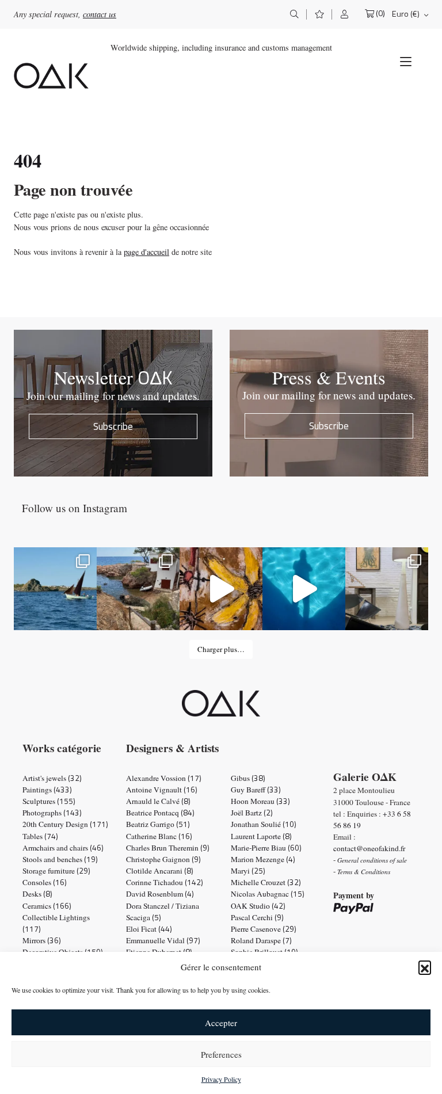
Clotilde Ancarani (159, 871)
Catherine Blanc (159, 836)
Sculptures (48, 801)
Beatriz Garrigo (158, 824)
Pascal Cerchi (257, 917)
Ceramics (46, 906)
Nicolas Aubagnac (267, 894)
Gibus (248, 778)
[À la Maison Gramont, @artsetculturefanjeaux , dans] (221, 588)
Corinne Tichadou (164, 882)
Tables (40, 836)
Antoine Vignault (161, 789)
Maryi (248, 871)
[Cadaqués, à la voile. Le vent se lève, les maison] (55, 588)
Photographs (52, 812)
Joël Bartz (252, 812)
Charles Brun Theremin (167, 848)
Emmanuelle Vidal (163, 940)
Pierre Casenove (263, 929)
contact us (99, 14)
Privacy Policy (221, 1079)
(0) (380, 13)
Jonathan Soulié (263, 824)
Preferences (221, 1054)
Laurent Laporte (261, 836)
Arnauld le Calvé (158, 801)
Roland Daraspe (261, 940)
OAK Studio (258, 906)
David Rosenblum (160, 894)
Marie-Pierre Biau (266, 848)
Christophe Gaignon (163, 859)
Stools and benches (60, 859)
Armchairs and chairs (63, 848)
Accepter (221, 1022)
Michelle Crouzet (266, 882)
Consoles (44, 882)
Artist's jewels (52, 778)
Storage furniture (56, 871)
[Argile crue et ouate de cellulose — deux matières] (386, 588)
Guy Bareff (256, 789)
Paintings (47, 789)
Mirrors (41, 940)
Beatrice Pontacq (160, 812)
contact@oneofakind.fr (369, 848)
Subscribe (113, 426)
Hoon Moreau (260, 801)
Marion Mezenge (263, 859)
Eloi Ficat (149, 929)
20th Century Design (65, 824)
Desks (37, 894)
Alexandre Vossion (163, 778)
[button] (424, 967)
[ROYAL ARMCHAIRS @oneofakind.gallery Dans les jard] (303, 588)
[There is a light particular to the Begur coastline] (138, 588)
